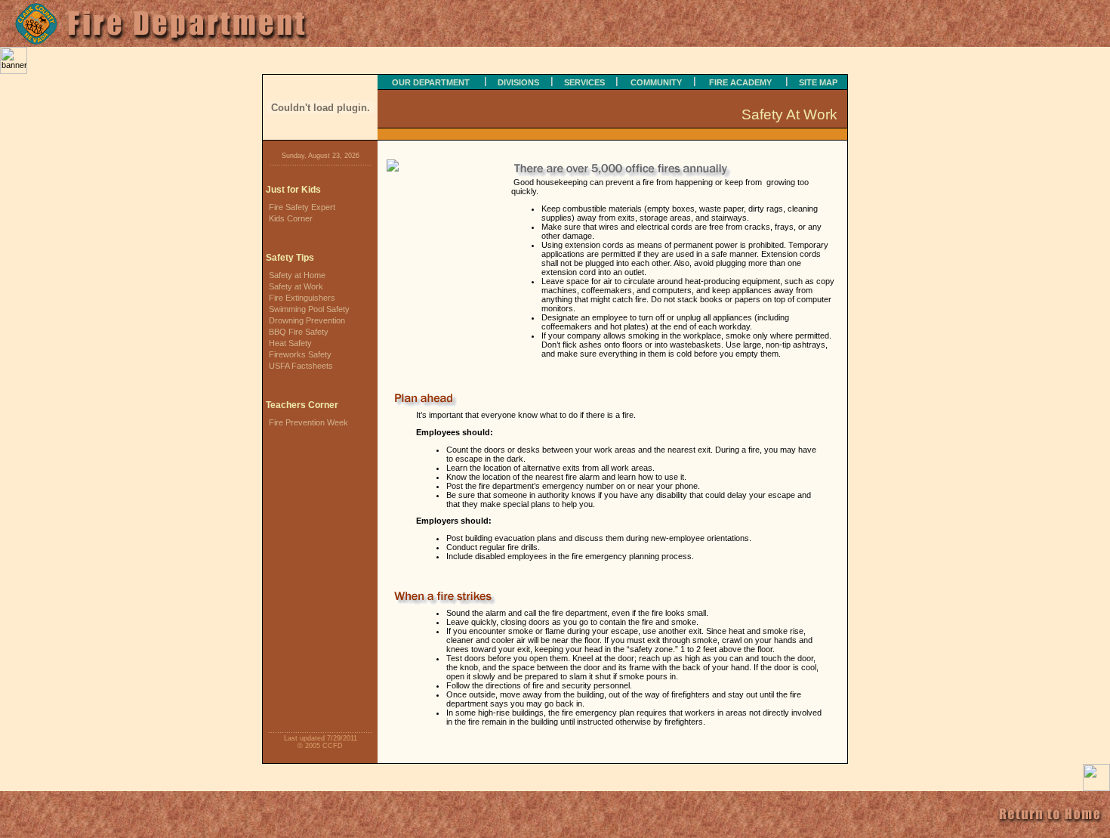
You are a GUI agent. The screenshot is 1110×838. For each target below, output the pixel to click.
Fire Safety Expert (302, 207)
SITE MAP (818, 82)
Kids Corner (291, 218)
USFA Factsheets (301, 365)
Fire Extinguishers (302, 297)
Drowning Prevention (307, 320)
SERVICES (584, 82)
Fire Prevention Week (308, 422)
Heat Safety (290, 343)
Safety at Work (296, 286)
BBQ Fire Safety (298, 331)
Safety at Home (297, 275)
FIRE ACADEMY (740, 82)
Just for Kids (293, 189)
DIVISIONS (518, 82)
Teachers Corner (302, 405)
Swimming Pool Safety (309, 309)
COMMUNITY (656, 82)
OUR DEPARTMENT (431, 82)
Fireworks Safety (300, 354)
